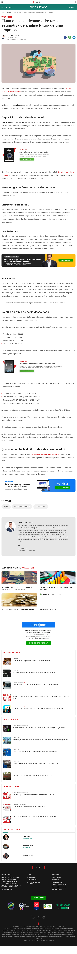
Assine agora (38, 898)
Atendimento (56, 875)
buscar (71, 7)
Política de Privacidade (10, 877)
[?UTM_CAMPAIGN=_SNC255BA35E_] (38, 157)
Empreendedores (27, 838)
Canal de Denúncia (59, 884)
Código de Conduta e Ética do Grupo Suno (9, 882)
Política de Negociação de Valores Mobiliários (11, 886)
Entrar (72, 2)
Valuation (7, 17)
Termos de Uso (7, 889)
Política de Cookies (9, 879)
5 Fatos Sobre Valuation (49, 609)
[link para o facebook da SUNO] (33, 917)
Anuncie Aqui (57, 882)
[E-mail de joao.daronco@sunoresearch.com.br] (19, 545)
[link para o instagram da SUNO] (38, 917)
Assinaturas (31, 877)
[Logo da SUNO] (37, 2)
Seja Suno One (32, 879)
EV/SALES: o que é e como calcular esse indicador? (56, 588)
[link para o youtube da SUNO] (44, 917)
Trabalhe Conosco (59, 887)
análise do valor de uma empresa (45, 454)
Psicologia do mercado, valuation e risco (18, 609)
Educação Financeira (22, 507)
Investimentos (41, 507)
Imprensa (55, 879)
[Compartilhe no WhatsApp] (69, 37)
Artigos (9, 12)
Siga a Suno (56, 877)
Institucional (7, 875)
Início (3, 12)
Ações (6, 507)
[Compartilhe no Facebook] (65, 37)
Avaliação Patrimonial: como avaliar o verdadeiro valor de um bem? (17, 588)
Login (29, 875)
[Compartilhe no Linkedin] (73, 37)
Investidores (26, 847)
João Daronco (14, 35)
